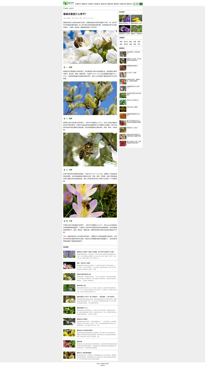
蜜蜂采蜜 (79, 341)
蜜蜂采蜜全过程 (81, 285)
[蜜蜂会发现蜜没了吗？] (124, 21)
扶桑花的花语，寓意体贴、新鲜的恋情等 (133, 80)
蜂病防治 (97, 4)
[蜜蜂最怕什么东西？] (124, 32)
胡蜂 (134, 44)
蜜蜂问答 (104, 4)
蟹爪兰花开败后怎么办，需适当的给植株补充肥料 (134, 121)
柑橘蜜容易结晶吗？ (132, 65)
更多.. (139, 44)
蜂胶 (130, 41)
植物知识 (129, 4)
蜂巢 (134, 41)
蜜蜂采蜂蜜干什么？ (82, 308)
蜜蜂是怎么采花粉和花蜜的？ (85, 330)
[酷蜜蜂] (68, 5)
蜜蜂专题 (123, 4)
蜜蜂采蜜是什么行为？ (137, 23)
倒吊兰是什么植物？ (132, 107)
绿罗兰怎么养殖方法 (132, 100)
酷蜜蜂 (66, 8)
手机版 (98, 363)
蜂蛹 (130, 44)
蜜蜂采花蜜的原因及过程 (84, 274)
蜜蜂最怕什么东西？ (125, 33)
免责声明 (102, 365)
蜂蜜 (121, 41)
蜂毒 (121, 44)
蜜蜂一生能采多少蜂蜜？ (84, 263)
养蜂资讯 (78, 4)
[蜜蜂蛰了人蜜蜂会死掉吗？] (136, 32)
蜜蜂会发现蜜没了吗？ (125, 23)
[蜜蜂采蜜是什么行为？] (136, 21)
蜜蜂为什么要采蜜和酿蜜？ (84, 352)
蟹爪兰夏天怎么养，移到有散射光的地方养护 (134, 142)
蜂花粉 (126, 44)
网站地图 (106, 363)
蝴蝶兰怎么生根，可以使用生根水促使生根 (134, 59)
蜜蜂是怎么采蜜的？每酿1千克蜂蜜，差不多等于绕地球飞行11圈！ (96, 252)
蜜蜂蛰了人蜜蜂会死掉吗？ (138, 33)
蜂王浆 (126, 41)
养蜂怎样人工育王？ (132, 127)
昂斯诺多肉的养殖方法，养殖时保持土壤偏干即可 (134, 135)
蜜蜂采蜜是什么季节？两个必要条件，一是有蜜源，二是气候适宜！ (96, 296)
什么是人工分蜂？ (132, 72)
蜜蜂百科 (116, 4)
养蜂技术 (91, 4)
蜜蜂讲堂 (110, 4)
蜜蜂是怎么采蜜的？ (82, 319)
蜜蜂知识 (84, 4)
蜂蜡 (139, 41)
